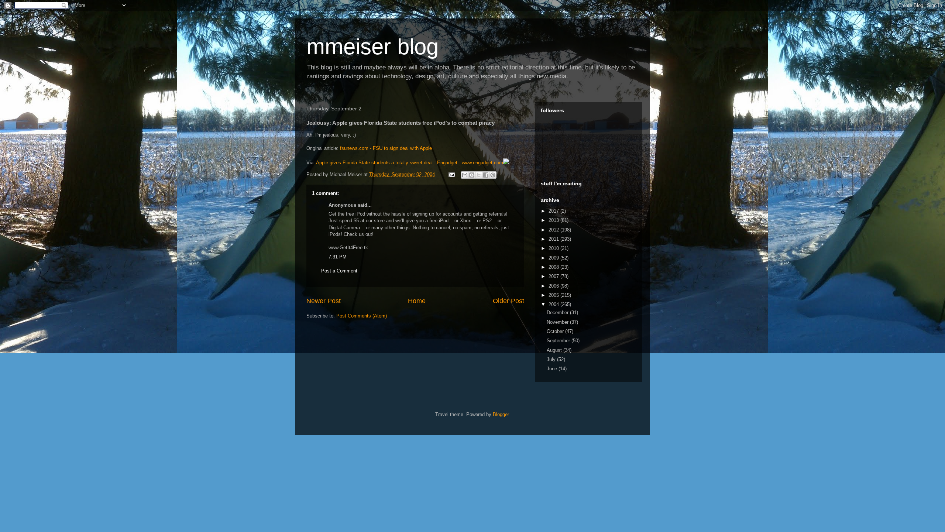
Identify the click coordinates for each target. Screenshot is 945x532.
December (558, 312)
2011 (554, 239)
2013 (554, 220)
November (558, 322)
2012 (554, 230)
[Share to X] (478, 175)
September (559, 340)
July (552, 359)
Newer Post (323, 301)
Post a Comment (339, 271)
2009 (554, 258)
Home (417, 301)
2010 (554, 248)
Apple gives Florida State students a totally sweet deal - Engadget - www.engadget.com (409, 162)
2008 (554, 267)
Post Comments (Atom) (361, 316)
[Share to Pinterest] (492, 175)
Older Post (508, 301)
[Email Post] (451, 174)
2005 (554, 295)
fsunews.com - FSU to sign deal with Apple (386, 148)
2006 (554, 286)
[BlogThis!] (471, 175)
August (555, 350)
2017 (554, 211)
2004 (554, 304)
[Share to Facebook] (485, 175)
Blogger (501, 414)
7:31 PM (338, 257)
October (556, 331)
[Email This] (464, 175)
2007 (554, 276)
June (553, 368)
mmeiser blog (372, 46)
